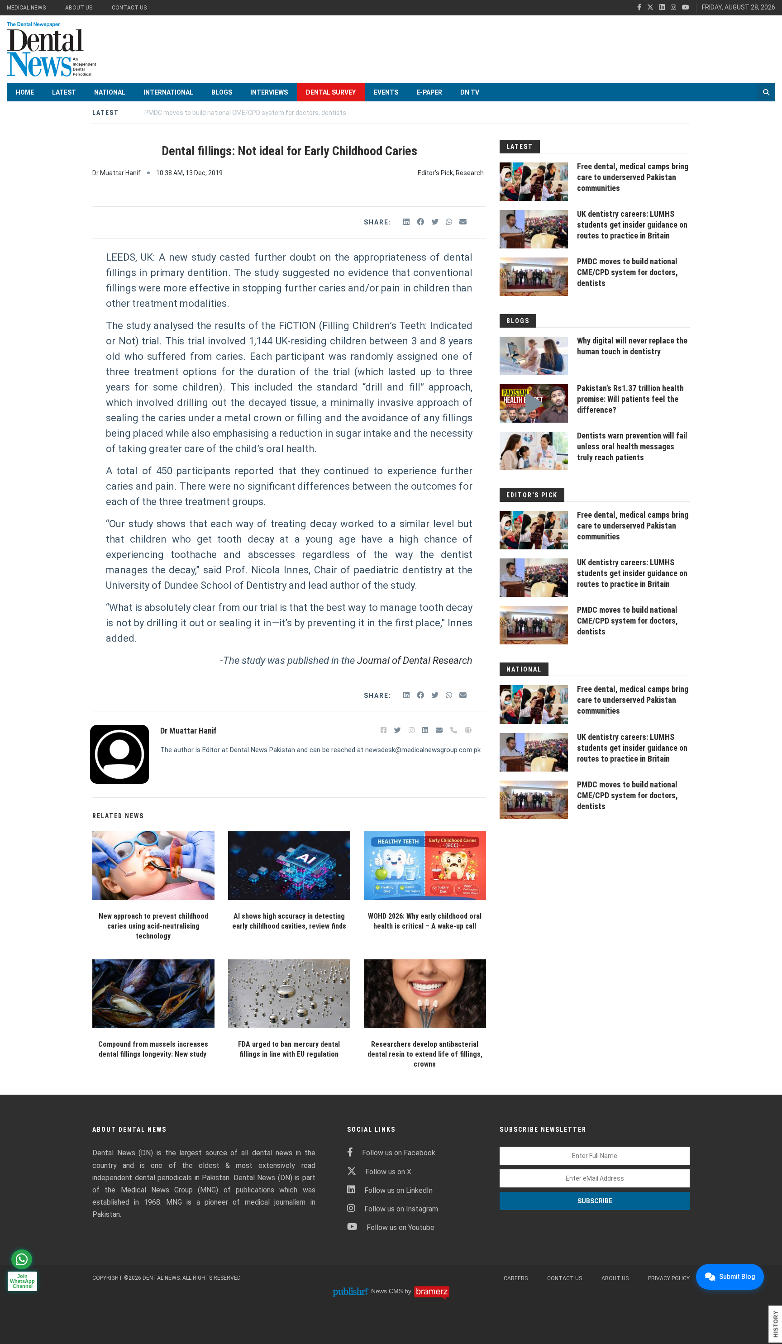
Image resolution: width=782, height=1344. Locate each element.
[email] (463, 222)
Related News (118, 816)
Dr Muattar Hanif (116, 172)
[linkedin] (662, 7)
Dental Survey (331, 92)
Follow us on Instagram (401, 1209)
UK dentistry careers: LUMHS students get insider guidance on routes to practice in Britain (632, 224)
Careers (516, 1278)
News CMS (388, 1291)
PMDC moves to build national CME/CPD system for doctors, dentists (627, 272)
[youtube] (685, 7)
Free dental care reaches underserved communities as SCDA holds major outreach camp (273, 112)
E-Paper (429, 92)
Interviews (269, 92)
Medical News (26, 8)
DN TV (469, 92)
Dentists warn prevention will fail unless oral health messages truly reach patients (632, 446)
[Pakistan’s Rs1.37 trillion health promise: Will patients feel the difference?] (534, 403)
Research (470, 172)
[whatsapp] (450, 222)
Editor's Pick (435, 172)
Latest (64, 92)
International (168, 92)
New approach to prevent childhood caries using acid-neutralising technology (153, 926)
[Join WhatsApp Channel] (21, 1259)
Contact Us (129, 8)
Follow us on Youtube (400, 1227)
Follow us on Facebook (398, 1153)
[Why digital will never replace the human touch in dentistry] (534, 356)
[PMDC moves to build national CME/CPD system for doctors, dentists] (534, 276)
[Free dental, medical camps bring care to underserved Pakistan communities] (534, 181)
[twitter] (650, 7)
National (109, 92)
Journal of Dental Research (413, 660)
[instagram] (673, 7)
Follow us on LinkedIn (398, 1190)
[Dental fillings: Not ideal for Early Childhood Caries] (153, 865)
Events (386, 92)
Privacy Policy (669, 1278)
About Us (78, 8)
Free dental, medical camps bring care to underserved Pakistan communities (632, 177)
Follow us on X (388, 1172)
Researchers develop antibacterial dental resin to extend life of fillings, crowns (424, 1054)
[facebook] (639, 7)
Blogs (221, 92)
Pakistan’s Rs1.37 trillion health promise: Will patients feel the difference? (630, 399)
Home (25, 92)
